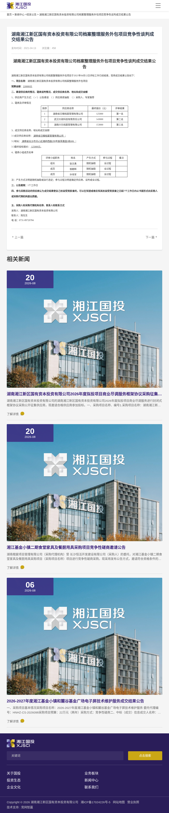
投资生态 (14, 780)
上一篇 (19, 237)
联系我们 (91, 787)
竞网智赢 (27, 807)
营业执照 (133, 802)
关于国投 (14, 773)
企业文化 (14, 787)
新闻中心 (91, 780)
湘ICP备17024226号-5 (95, 802)
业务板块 (91, 773)
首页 (9, 14)
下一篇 (150, 237)
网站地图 (119, 802)
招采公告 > (33, 14)
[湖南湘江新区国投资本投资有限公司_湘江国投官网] (17, 5)
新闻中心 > (21, 14)
